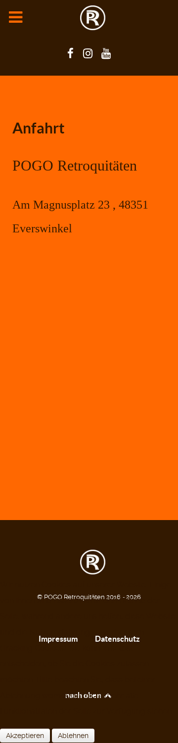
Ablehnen (73, 736)
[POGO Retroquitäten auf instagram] (89, 53)
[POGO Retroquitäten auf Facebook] (72, 53)
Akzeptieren (25, 736)
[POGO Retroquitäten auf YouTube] (106, 53)
